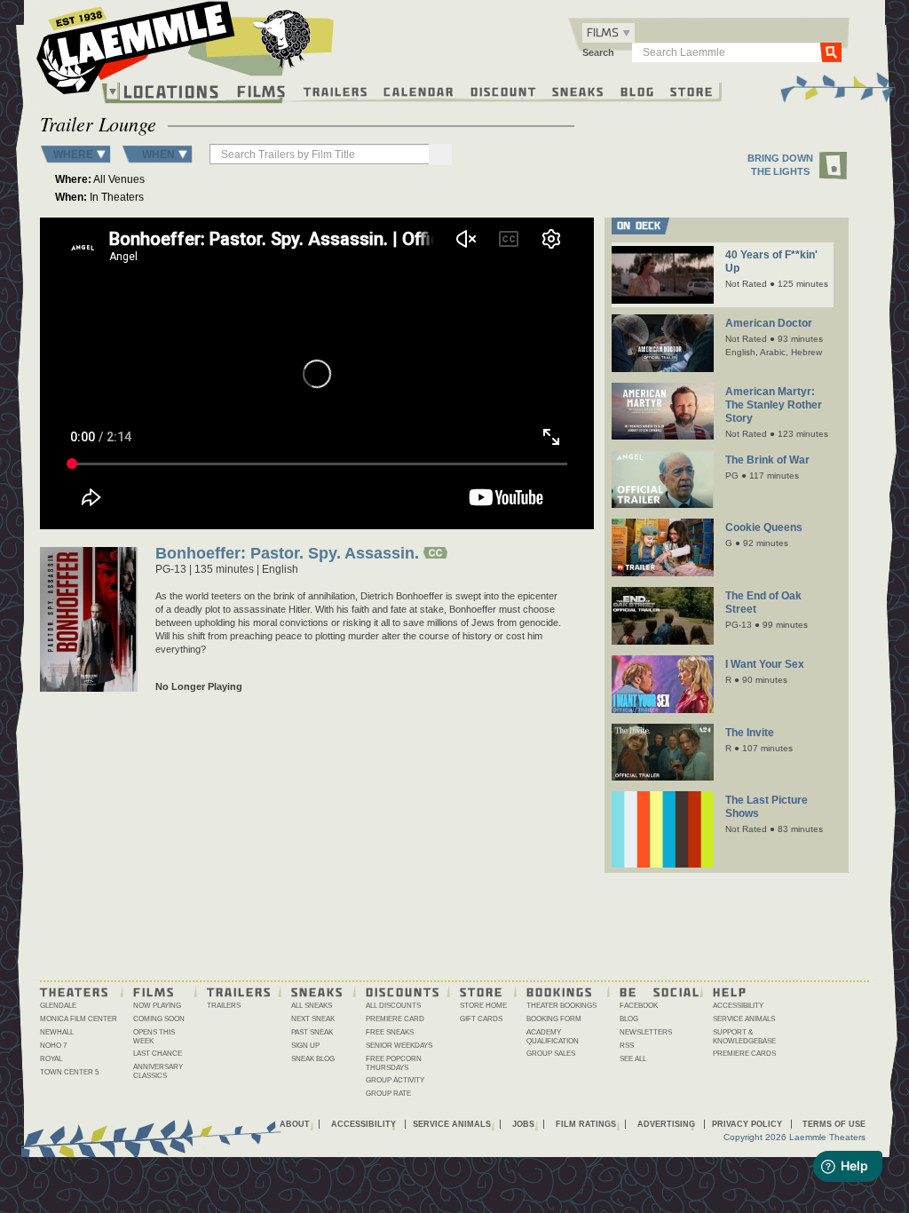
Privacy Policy (747, 1124)
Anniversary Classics (158, 1071)
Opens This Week (154, 1036)
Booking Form (553, 1019)
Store (692, 90)
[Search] (440, 154)
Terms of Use (834, 1124)
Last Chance (157, 1054)
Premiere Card (395, 1019)
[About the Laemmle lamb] (282, 37)
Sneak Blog (313, 1059)
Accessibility (738, 1006)
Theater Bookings (561, 1006)
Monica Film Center (78, 1019)
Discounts (403, 991)
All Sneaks (311, 1006)
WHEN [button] (158, 154)
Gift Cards (481, 1019)
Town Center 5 (69, 1072)
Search (598, 52)
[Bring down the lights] (834, 166)
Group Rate (388, 1094)
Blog (637, 90)
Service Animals (744, 1019)
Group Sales (550, 1054)
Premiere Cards (744, 1054)
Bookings (559, 991)
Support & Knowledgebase (744, 1036)
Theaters (74, 991)
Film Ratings (586, 1124)
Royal (51, 1059)
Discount (503, 90)
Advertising (666, 1124)
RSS (627, 1046)
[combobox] (608, 33)
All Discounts (393, 1006)
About (295, 1124)
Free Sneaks (390, 1032)
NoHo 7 (53, 1046)
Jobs (523, 1124)
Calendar (418, 90)
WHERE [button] (73, 154)
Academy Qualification (552, 1036)
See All (633, 1059)
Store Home (483, 1006)
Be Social (660, 991)
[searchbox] (320, 154)
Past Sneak (312, 1032)
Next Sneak (313, 1019)
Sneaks (578, 90)
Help (730, 991)
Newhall (57, 1032)
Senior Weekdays (399, 1046)
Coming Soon (159, 1019)
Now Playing (157, 1006)
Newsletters (646, 1032)
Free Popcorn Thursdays (394, 1063)
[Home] (185, 52)
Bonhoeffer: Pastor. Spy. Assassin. (287, 554)
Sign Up (305, 1046)
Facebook (639, 1006)
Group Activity (395, 1080)
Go (831, 51)
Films (262, 89)
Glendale (58, 1006)
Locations (171, 91)
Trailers (336, 90)
